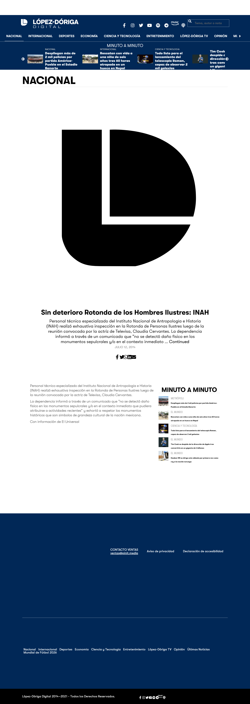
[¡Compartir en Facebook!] (117, 357)
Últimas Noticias (198, 649)
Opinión (220, 36)
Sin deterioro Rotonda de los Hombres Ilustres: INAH (125, 312)
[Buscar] (245, 36)
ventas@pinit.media (124, 553)
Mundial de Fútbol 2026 (40, 652)
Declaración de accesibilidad (203, 551)
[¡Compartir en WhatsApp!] (126, 357)
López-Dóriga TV (194, 36)
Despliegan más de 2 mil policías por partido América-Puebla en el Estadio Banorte (61, 60)
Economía (89, 36)
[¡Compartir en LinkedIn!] (129, 357)
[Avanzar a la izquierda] (23, 59)
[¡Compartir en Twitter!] (122, 357)
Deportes (66, 36)
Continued (179, 341)
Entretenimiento (160, 36)
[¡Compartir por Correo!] (133, 357)
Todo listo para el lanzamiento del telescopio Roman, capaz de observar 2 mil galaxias (171, 60)
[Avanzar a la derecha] (240, 36)
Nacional (14, 36)
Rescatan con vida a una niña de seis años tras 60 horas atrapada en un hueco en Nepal (116, 60)
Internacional (40, 36)
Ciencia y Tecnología (122, 36)
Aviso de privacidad (160, 551)
